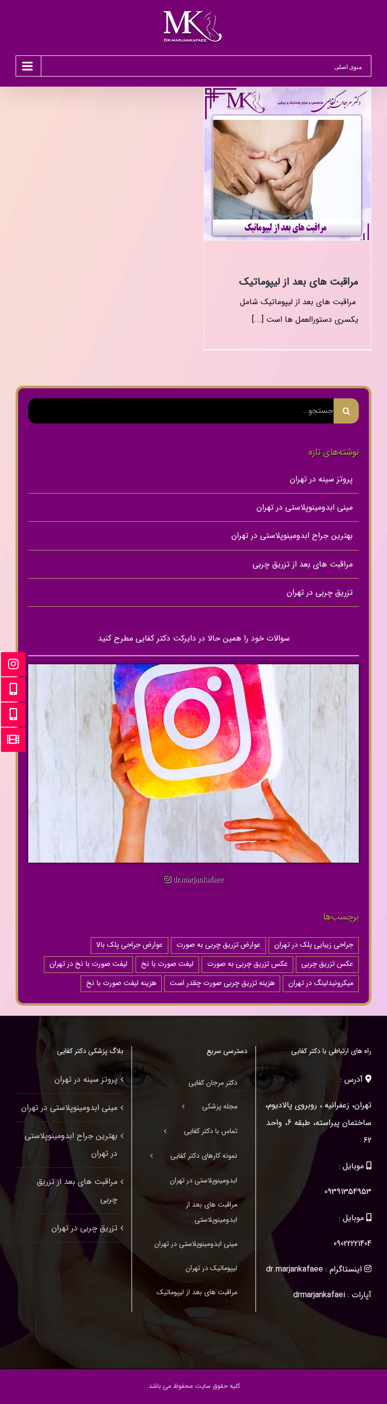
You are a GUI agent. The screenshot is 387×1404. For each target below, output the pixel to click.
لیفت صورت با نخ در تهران (88, 964)
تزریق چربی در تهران (320, 592)
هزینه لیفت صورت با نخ (121, 983)
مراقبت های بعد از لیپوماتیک (298, 282)
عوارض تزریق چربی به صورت (218, 945)
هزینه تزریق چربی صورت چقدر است (222, 983)
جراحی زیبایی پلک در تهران (313, 945)
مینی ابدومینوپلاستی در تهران (304, 507)
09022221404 (352, 1243)
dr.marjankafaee (294, 1269)
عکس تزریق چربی (327, 964)
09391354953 (348, 1191)
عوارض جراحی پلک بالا (129, 945)
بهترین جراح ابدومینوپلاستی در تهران (292, 535)
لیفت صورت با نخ (167, 964)
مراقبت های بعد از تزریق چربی (302, 564)
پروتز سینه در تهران (321, 479)
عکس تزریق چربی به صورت (247, 964)
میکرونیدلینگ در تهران (320, 983)
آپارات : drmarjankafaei (332, 1295)
